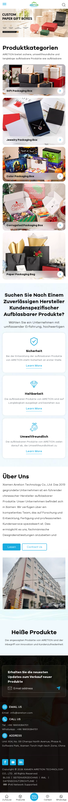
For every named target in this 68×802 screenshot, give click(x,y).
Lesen (11, 546)
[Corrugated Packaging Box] (34, 207)
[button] (30, 32)
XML (43, 777)
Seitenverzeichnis (25, 777)
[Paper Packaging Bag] (34, 256)
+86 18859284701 (17, 725)
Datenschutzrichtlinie (18, 781)
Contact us (34, 546)
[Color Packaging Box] (34, 164)
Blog (6, 777)
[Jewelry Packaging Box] (34, 121)
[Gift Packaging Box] (34, 80)
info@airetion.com (21, 712)
